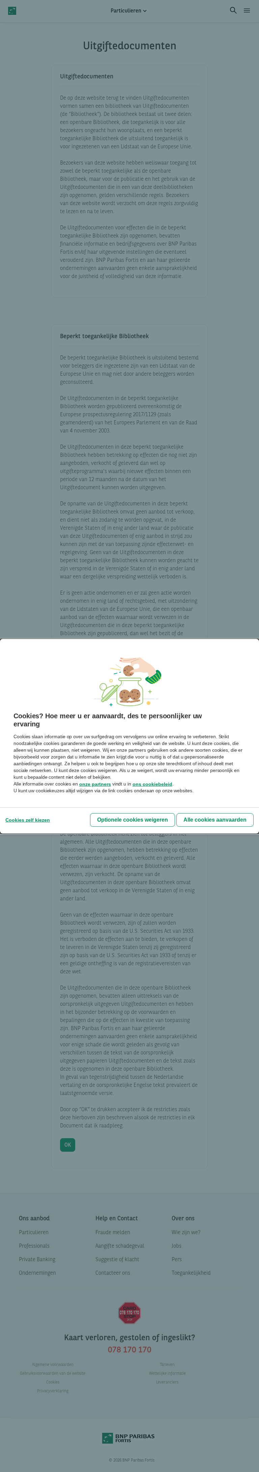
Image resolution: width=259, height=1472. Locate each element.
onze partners (95, 784)
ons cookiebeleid (152, 784)
